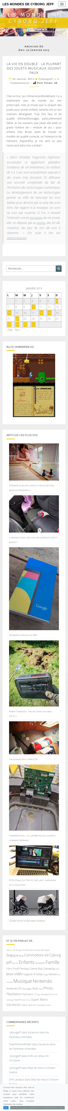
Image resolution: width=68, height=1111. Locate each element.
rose (55, 994)
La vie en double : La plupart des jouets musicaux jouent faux (34, 68)
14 (9, 313)
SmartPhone (19, 999)
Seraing (9, 1000)
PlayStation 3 (28, 994)
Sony (28, 1000)
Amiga (18, 950)
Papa (41, 989)
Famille (53, 962)
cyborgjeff (45, 79)
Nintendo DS (13, 988)
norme (41, 223)
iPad (57, 969)
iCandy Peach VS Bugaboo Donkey (27, 920)
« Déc (9, 330)
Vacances (13, 1004)
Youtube (41, 1005)
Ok (6, 1108)
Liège (45, 974)
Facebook (40, 962)
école (48, 1005)
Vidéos (24, 1005)
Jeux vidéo (14, 973)
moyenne (36, 218)
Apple (47, 950)
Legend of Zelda (33, 974)
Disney (15, 963)
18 (41, 313)
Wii (34, 1005)
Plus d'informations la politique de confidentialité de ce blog (37, 1108)
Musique (22, 981)
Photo (48, 988)
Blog (21, 955)
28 (9, 324)
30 (25, 324)
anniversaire (28, 949)
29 (17, 324)
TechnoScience (16, 238)
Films (9, 968)
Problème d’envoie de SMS (23, 635)
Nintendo (42, 981)
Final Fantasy (21, 968)
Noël (35, 988)
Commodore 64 (36, 955)
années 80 (39, 950)
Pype (38, 994)
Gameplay (49, 968)
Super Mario (39, 999)
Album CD (10, 950)
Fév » (18, 330)
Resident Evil (47, 994)
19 (49, 313)
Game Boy (36, 968)
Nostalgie (27, 988)
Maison (53, 974)
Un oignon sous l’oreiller (23, 759)
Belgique (12, 955)
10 (33, 307)
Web (31, 1005)
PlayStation (14, 994)
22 (17, 318)
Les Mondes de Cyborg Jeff (28, 4)
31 (33, 324)
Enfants (26, 962)
